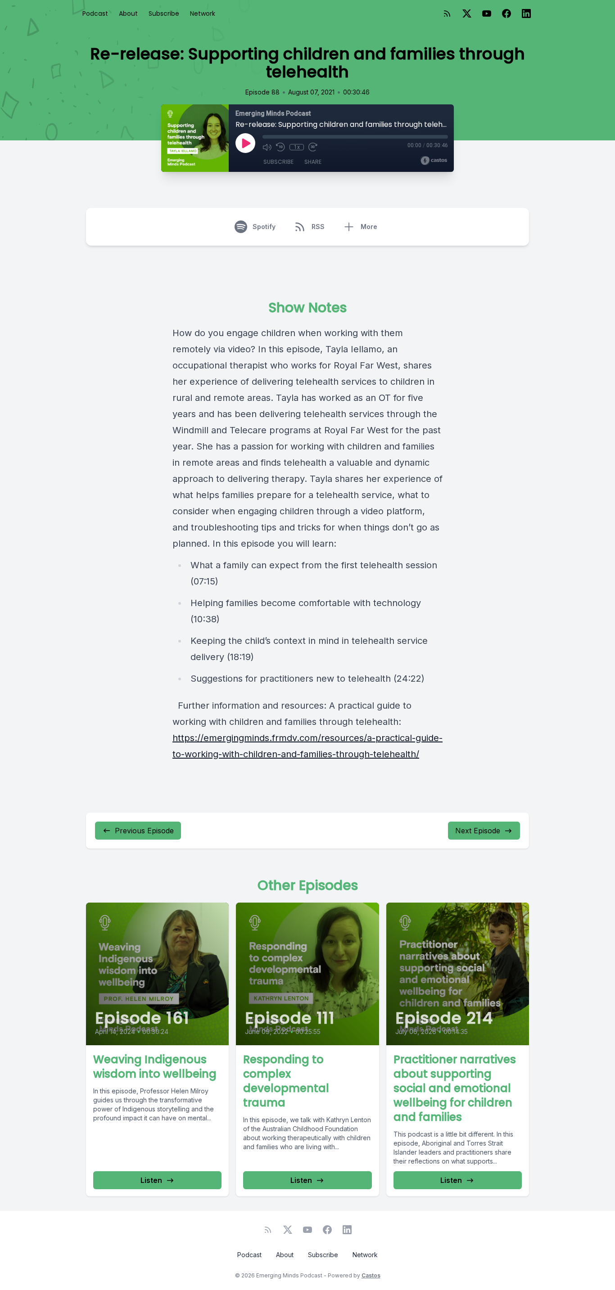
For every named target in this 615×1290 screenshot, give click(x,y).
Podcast (95, 13)
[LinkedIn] (526, 13)
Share (312, 162)
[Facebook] (506, 13)
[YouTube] (487, 13)
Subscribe (164, 13)
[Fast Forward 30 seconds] (312, 147)
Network (202, 13)
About (128, 13)
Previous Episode (144, 830)
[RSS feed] (447, 13)
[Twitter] (467, 13)
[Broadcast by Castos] (434, 160)
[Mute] (266, 147)
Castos (371, 1275)
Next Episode (477, 830)
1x (297, 147)
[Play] (245, 143)
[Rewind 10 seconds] (280, 147)
